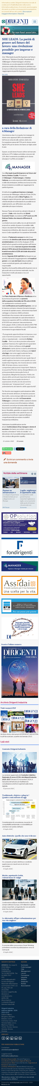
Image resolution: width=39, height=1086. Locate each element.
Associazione (25, 986)
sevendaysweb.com (16, 1082)
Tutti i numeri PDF (8, 708)
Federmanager (26, 967)
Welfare (24, 979)
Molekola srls (5, 1084)
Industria (24, 977)
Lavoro (20, 441)
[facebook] (3, 1038)
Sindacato (24, 981)
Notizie (23, 983)
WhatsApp (8, 449)
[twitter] (7, 1038)
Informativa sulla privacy (9, 1056)
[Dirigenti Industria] (16, 22)
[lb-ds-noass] (19, 30)
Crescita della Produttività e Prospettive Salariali (8, 493)
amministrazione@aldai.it (10, 1050)
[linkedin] (16, 1038)
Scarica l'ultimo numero (11, 644)
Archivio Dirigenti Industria (14, 702)
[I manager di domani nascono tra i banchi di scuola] (28, 484)
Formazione (25, 975)
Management (25, 971)
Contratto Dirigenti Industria (14, 749)
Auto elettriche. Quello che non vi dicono (19, 836)
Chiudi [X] (20, 14)
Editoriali (23, 507)
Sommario (24, 965)
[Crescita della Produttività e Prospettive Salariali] (10, 482)
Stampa (7, 453)
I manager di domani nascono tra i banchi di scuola (27, 493)
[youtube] (12, 1038)
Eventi (4, 507)
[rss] (20, 1038)
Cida (22, 969)
